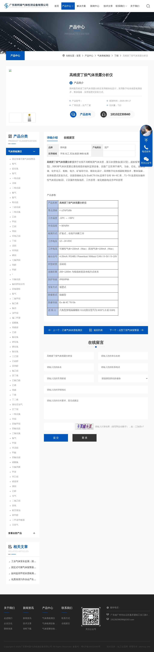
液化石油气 (17, 404)
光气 (14, 496)
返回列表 (98, 330)
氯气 (14, 438)
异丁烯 (15, 375)
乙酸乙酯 (16, 380)
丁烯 (14, 395)
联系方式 (66, 618)
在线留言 (69, 137)
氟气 (14, 192)
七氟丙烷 (16, 260)
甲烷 (14, 221)
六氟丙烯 (16, 467)
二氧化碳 (16, 188)
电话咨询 (146, 151)
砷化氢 (15, 342)
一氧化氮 (16, 414)
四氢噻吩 (16, 289)
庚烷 (14, 486)
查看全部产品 (15, 533)
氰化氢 (15, 337)
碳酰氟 (15, 462)
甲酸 (14, 452)
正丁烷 (15, 409)
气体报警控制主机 (50, 628)
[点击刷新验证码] (84, 427)
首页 (56, 6)
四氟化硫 (16, 428)
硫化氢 (15, 168)
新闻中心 (94, 6)
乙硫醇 (15, 361)
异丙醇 (15, 366)
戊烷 (14, 245)
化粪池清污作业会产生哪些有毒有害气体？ (24, 579)
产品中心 (66, 6)
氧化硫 (15, 202)
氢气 (14, 173)
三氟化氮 (16, 433)
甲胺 (14, 443)
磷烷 (14, 255)
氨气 (14, 294)
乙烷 (14, 226)
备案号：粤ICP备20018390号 (86, 646)
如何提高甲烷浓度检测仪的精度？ (24, 573)
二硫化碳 (16, 207)
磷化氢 (15, 346)
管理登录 (133, 646)
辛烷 (14, 419)
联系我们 (120, 6)
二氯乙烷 (16, 500)
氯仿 (14, 308)
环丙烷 (15, 250)
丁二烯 (15, 399)
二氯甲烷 (16, 298)
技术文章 (108, 6)
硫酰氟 (15, 322)
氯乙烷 (15, 371)
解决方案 (81, 6)
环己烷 (15, 476)
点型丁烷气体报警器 (129, 330)
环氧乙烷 (16, 236)
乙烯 (14, 385)
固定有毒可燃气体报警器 (23, 159)
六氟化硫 (16, 279)
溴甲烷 (15, 313)
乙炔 (14, 217)
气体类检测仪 (103, 55)
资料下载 (27, 628)
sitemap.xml (144, 646)
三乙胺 (15, 356)
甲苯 (14, 472)
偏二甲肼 (16, 318)
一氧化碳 (16, 178)
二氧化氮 (16, 212)
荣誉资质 (8, 628)
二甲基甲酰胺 (18, 520)
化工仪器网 (122, 646)
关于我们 (134, 6)
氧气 (14, 164)
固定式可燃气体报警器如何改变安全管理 (24, 567)
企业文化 (8, 623)
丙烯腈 (15, 327)
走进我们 (8, 618)
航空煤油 (16, 510)
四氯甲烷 (16, 423)
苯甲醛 (15, 515)
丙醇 (14, 265)
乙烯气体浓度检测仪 (72, 330)
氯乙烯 (15, 303)
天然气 (15, 525)
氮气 (14, 197)
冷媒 (14, 183)
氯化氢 (15, 351)
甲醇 (14, 269)
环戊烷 (15, 448)
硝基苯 (15, 481)
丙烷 (14, 231)
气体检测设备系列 (50, 623)
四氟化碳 (16, 457)
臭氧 (14, 505)
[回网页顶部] (146, 140)
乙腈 (14, 332)
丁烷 (116, 55)
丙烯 (14, 390)
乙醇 (14, 491)
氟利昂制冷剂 (18, 284)
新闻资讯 (27, 618)
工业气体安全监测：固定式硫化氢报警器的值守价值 (24, 561)
